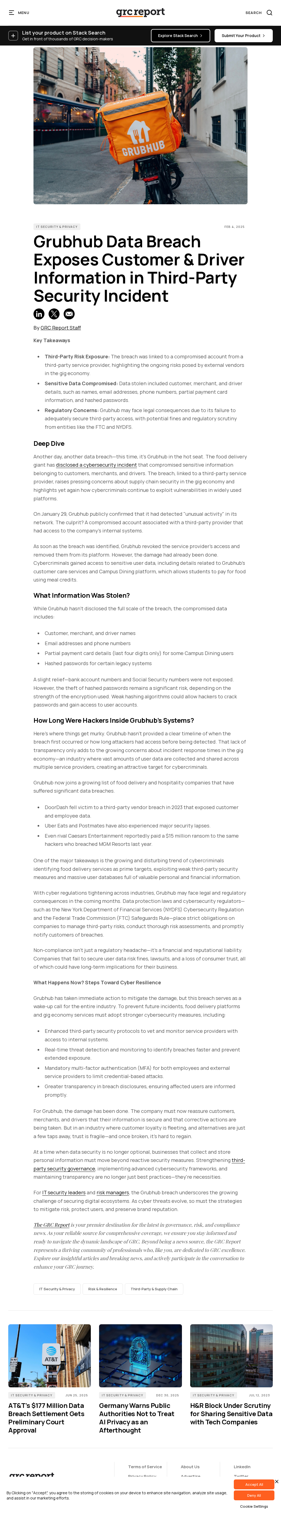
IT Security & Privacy (57, 227)
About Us (190, 1467)
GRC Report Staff (61, 327)
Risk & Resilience (102, 1288)
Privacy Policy (142, 1476)
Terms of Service (145, 1467)
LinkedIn (242, 1467)
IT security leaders (64, 1192)
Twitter (241, 1476)
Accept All (254, 1484)
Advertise (190, 1476)
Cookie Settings (254, 1506)
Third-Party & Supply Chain (154, 1288)
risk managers (113, 1192)
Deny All (254, 1495)
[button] (19, 12)
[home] (140, 12)
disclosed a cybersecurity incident (96, 464)
